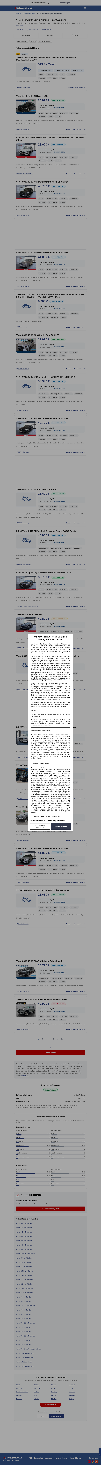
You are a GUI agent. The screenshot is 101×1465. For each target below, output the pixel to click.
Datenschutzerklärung (37, 820)
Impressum (51, 820)
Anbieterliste (60, 820)
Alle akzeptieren (61, 826)
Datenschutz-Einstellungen (40, 826)
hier (64, 680)
